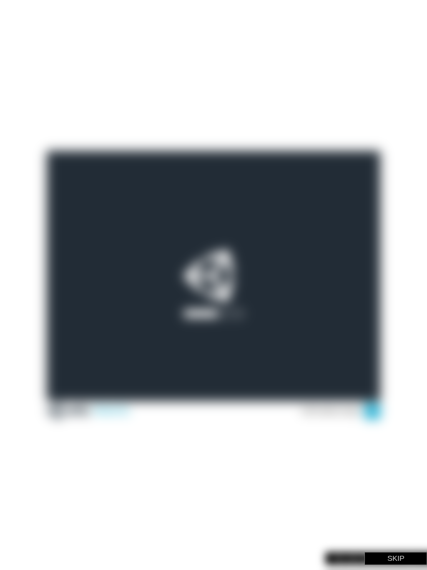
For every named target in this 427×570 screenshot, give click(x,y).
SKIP (395, 558)
